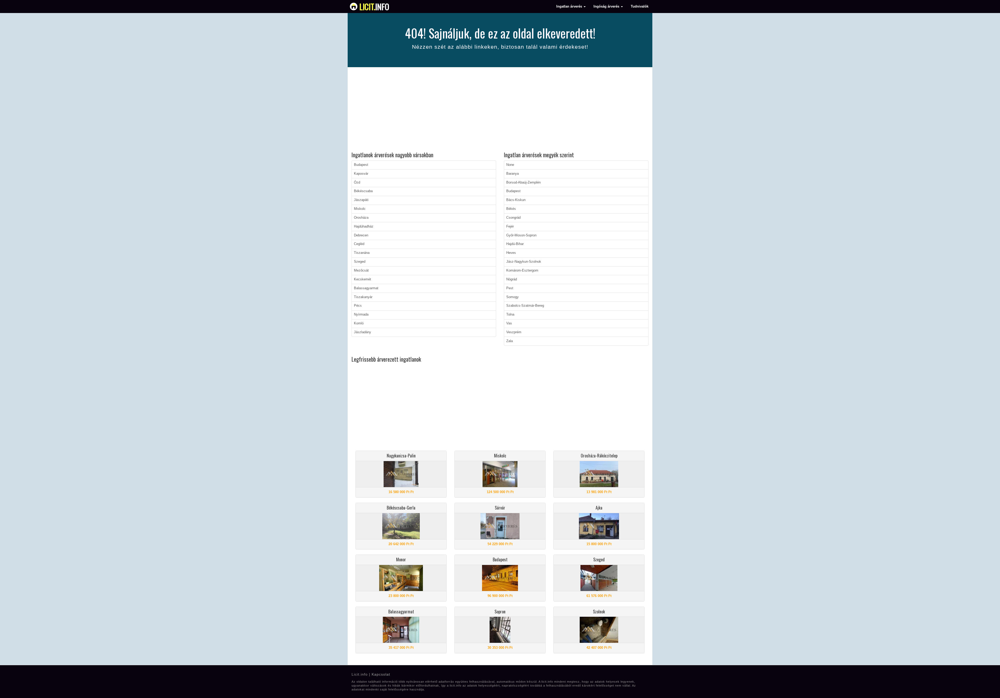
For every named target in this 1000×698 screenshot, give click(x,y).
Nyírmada (361, 314)
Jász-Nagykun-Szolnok (523, 261)
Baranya (512, 173)
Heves (511, 253)
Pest (509, 288)
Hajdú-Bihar (515, 244)
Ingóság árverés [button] (606, 6)
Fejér (510, 226)
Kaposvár (361, 173)
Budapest (361, 165)
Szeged (359, 261)
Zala (509, 341)
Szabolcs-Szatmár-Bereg (525, 305)
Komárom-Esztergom (522, 270)
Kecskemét (362, 279)
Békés (511, 209)
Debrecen (361, 235)
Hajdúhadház (363, 226)
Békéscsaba (363, 191)
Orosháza (361, 217)
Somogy (512, 297)
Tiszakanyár (363, 297)
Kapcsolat (381, 674)
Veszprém (513, 332)
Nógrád (511, 279)
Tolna (510, 314)
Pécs (358, 305)
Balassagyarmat (366, 288)
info (374, 6)
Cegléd (359, 244)
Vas (509, 323)
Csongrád (513, 217)
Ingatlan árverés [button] (569, 6)
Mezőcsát (361, 270)
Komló (359, 323)
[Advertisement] (500, 110)
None (510, 165)
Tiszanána (362, 253)
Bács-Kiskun (516, 200)
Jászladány (362, 332)
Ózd (357, 182)
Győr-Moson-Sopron (521, 235)
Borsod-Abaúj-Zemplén (523, 182)
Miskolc (360, 209)
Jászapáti (361, 200)
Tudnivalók (639, 6)
